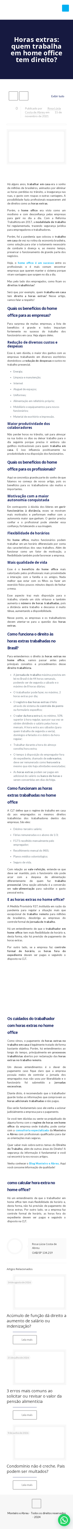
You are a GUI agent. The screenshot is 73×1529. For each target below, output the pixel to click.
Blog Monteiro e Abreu (44, 1163)
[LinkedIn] (36, 1523)
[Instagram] (42, 1523)
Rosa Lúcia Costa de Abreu (43, 110)
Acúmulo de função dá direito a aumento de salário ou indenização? (36, 1321)
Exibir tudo (57, 96)
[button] (64, 1520)
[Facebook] (31, 1523)
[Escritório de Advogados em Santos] (36, 9)
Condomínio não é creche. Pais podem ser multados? (36, 1468)
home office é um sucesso (36, 262)
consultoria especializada (33, 1130)
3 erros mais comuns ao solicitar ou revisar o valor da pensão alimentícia (34, 1396)
